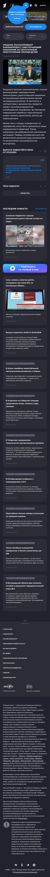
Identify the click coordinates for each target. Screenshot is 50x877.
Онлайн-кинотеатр (10, 639)
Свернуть (25, 623)
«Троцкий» (7, 761)
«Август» (22, 756)
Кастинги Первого (9, 648)
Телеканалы (22, 818)
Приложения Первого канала (14, 643)
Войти (43, 5)
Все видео (6, 653)
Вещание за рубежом (33, 691)
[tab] (35, 27)
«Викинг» (38, 758)
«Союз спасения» (16, 758)
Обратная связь (9, 663)
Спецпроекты (8, 634)
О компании (7, 629)
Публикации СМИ (9, 677)
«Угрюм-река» (29, 758)
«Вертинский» (25, 761)
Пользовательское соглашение (15, 658)
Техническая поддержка (12, 668)
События (6, 672)
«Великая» (16, 761)
